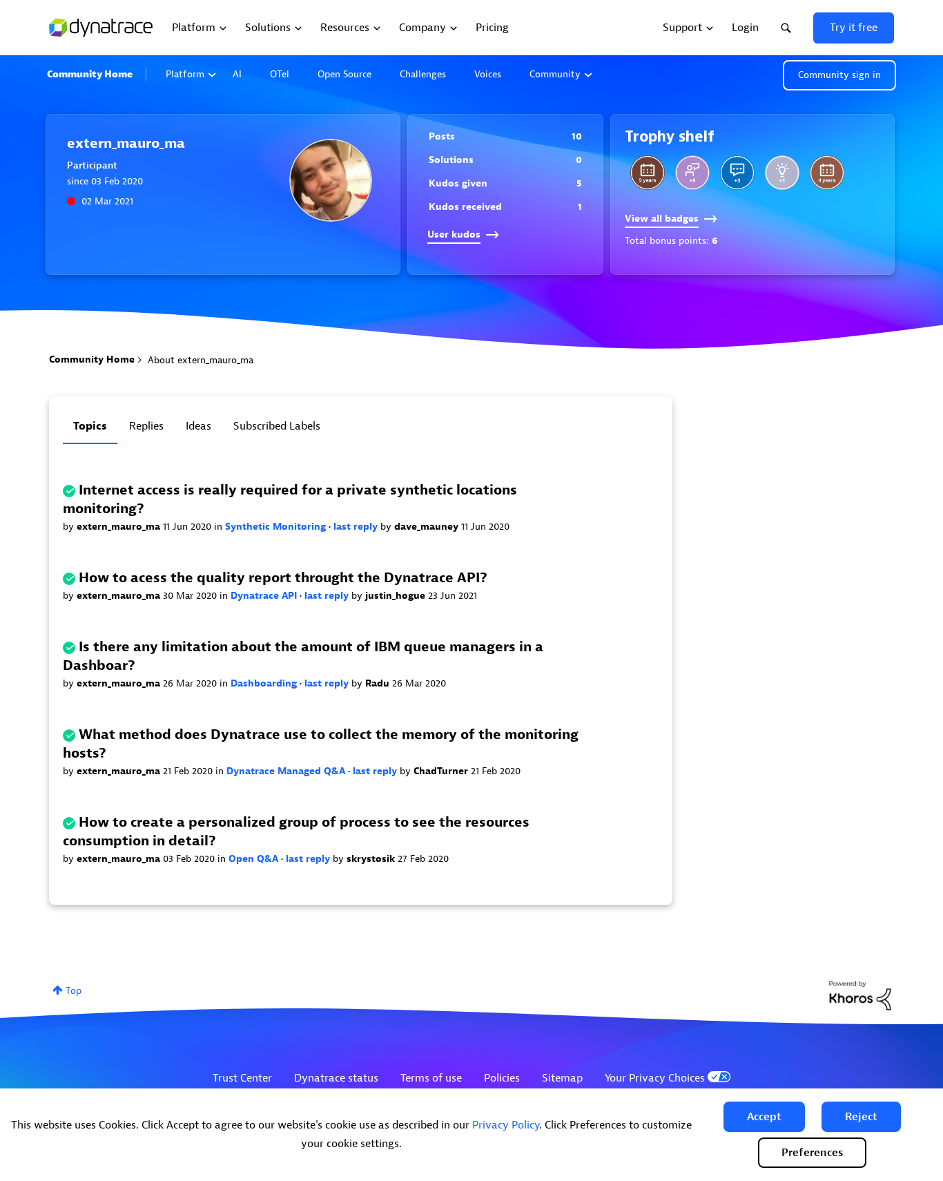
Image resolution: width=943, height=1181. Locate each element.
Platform (185, 74)
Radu (378, 683)
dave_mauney (427, 526)
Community (555, 74)
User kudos (453, 234)
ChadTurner (442, 771)
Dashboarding (265, 683)
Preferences (812, 1153)
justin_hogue (396, 596)
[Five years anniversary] (647, 172)
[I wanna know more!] (737, 172)
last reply (356, 526)
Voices (487, 74)
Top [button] (73, 991)
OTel (279, 74)
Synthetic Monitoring (277, 526)
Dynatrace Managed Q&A (287, 771)
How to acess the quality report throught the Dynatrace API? (283, 577)
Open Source (344, 74)
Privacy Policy (505, 1125)
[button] (764, 1117)
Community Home (90, 74)
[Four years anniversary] (827, 172)
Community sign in (839, 75)
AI (237, 74)
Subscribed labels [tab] (276, 426)
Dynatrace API (265, 596)
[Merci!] (692, 172)
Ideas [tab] (198, 426)
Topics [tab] (90, 426)
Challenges (423, 74)
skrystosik (372, 859)
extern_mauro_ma (120, 526)
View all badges (662, 218)
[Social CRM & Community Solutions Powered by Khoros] (860, 995)
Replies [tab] (146, 426)
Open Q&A (255, 859)
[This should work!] (782, 172)
